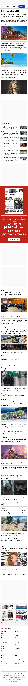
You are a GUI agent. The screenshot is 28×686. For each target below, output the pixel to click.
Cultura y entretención (7, 473)
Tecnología (4, 437)
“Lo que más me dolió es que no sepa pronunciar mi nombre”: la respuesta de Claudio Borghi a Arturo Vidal (11, 145)
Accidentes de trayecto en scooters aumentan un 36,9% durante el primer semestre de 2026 (13, 315)
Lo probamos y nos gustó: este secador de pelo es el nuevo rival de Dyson (13, 575)
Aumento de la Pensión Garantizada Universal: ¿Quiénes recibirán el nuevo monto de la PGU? (11, 139)
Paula (2, 546)
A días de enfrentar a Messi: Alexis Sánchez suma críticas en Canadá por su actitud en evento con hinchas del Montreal (11, 152)
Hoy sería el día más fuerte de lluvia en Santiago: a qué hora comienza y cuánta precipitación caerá (11, 133)
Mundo (3, 509)
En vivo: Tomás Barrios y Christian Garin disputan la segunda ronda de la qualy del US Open (13, 432)
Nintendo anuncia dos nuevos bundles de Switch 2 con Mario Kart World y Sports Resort (14, 468)
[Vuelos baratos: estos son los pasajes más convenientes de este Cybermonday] (14, 33)
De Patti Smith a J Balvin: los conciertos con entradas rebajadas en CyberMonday (14, 71)
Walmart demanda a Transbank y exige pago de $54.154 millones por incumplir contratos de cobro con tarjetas (13, 331)
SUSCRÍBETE (14, 239)
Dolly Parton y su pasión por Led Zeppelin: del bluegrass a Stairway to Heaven (13, 498)
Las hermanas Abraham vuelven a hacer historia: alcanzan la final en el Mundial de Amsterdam (14, 403)
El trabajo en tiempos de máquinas (10, 359)
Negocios (3, 327)
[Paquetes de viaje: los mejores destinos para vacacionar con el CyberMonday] (14, 60)
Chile (2, 290)
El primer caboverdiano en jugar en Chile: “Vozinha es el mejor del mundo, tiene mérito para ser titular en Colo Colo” (14, 426)
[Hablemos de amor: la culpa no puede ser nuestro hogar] (14, 559)
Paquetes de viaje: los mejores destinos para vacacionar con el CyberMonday (13, 44)
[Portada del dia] (14, 213)
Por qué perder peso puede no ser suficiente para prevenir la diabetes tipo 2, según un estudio (13, 394)
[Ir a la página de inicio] (11, 6)
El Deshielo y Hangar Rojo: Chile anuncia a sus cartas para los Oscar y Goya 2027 (12, 477)
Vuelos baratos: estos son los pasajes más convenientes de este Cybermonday (14, 15)
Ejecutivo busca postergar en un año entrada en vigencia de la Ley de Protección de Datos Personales (11, 159)
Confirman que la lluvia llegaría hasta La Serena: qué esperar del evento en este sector (13, 389)
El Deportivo (4, 399)
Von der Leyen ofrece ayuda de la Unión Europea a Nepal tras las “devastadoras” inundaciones (13, 512)
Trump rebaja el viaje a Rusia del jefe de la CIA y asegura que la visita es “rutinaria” (13, 534)
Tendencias (4, 364)
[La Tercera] (7, 621)
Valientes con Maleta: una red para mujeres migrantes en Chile (12, 569)
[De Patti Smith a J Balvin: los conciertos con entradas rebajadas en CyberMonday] (14, 87)
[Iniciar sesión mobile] (26, 6)
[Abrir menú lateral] (2, 6)
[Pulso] (21, 621)
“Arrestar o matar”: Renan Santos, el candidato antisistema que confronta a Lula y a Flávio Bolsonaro (13, 540)
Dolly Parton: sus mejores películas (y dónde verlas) (12, 503)
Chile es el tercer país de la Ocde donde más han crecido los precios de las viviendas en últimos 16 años (13, 354)
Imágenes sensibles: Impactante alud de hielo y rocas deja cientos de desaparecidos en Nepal (11, 127)
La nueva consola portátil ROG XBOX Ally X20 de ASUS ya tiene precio (13, 462)
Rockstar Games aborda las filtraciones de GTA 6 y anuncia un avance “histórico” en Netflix (13, 441)
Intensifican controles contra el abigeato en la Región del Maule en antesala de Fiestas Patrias (12, 294)
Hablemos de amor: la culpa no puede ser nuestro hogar (14, 549)
